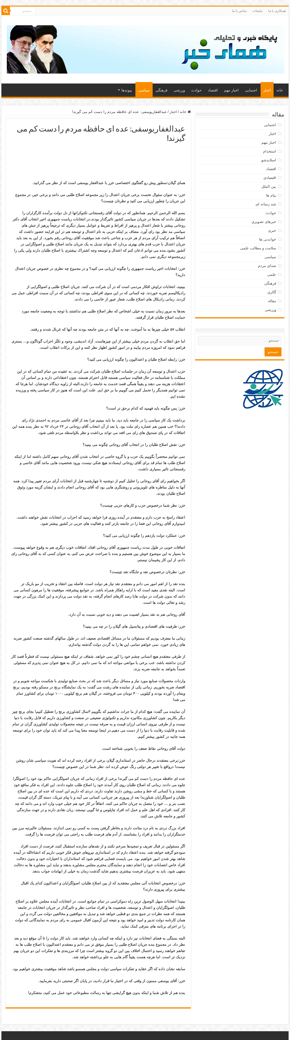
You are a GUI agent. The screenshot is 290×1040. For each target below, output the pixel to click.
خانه (279, 90)
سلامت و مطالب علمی (258, 248)
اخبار (267, 90)
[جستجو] (5, 11)
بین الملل (268, 186)
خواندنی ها (267, 239)
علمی (271, 274)
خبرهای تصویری (263, 222)
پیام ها (271, 195)
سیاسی (144, 90)
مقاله (272, 301)
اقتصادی (269, 178)
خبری (272, 230)
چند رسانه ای (265, 204)
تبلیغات (257, 11)
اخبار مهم (231, 90)
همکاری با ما (277, 11)
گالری (271, 292)
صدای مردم (267, 266)
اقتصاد (213, 90)
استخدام (269, 151)
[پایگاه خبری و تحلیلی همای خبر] (145, 48)
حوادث (196, 90)
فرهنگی (161, 90)
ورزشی (179, 90)
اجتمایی (251, 90)
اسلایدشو (268, 160)
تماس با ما (239, 11)
